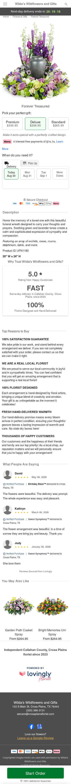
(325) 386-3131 (35, 710)
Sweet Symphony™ (38, 519)
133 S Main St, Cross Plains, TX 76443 (35, 706)
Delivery (11, 165)
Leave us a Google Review (35, 738)
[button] (63, 775)
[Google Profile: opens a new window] (39, 726)
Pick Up (32, 163)
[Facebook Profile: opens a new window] (31, 726)
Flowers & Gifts (20, 16)
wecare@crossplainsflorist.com (35, 714)
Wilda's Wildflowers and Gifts (36, 3)
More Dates (59, 173)
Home (6, 16)
